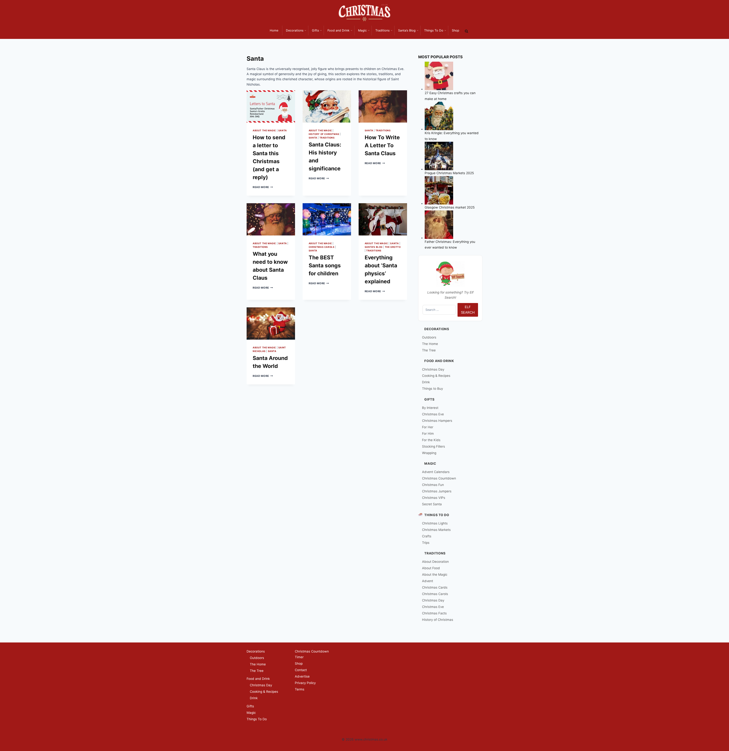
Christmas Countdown (439, 478)
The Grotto (393, 247)
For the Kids (431, 440)
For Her (427, 427)
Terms (299, 689)
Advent (427, 581)
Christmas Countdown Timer (312, 654)
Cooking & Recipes (436, 376)
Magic (430, 463)
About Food (431, 568)
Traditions (327, 137)
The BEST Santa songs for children (325, 265)
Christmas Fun (433, 485)
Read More (263, 187)
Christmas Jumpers (436, 491)
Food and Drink (439, 361)
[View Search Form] (466, 31)
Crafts (426, 536)
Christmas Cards (434, 587)
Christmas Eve (433, 414)
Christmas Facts (434, 613)
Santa (282, 130)
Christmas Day (433, 369)
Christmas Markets (436, 530)
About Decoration (435, 562)
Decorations (436, 329)
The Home (430, 344)
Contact (301, 670)
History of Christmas (324, 134)
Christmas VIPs (433, 498)
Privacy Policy (305, 683)
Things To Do (436, 515)
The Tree (429, 350)
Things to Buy (432, 388)
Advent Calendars (436, 472)
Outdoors (429, 337)
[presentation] (271, 106)
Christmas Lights (435, 523)
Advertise (302, 676)
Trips (425, 543)
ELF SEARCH (468, 309)
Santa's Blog (374, 247)
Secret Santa (432, 504)
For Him (428, 433)
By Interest (430, 408)
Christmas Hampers (437, 421)
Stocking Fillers (433, 446)
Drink (426, 382)
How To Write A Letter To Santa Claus (382, 145)
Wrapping (429, 453)
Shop (299, 663)
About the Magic (264, 130)
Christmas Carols (322, 247)
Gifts (429, 399)
